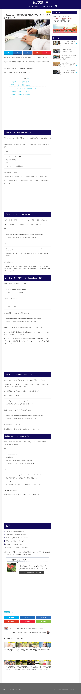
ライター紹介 (31, 6)
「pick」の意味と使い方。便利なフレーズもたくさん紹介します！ (68, 64)
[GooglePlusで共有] (37, 52)
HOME (24, 6)
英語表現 (7, 612)
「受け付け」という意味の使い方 (19, 82)
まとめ (11, 97)
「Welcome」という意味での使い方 (20, 85)
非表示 (29, 78)
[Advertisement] (27, 113)
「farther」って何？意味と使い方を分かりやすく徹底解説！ (67, 72)
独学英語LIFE (40, 2)
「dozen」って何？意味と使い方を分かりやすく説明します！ (68, 43)
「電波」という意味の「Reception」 (20, 91)
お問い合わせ (38, 6)
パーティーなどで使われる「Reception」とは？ (23, 88)
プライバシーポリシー (48, 6)
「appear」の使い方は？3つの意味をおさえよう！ (67, 50)
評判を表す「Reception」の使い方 (19, 94)
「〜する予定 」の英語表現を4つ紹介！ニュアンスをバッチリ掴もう (68, 57)
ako (12, 612)
